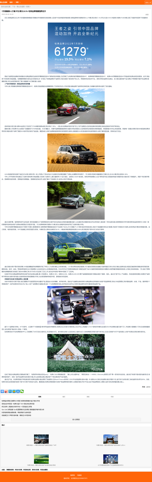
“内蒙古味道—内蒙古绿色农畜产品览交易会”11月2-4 (110, 445)
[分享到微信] (22, 391)
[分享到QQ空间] (14, 391)
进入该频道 (76, 419)
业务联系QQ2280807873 (79, 478)
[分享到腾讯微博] (10, 391)
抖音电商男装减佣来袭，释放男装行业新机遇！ (17, 412)
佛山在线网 (3, 2)
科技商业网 (27, 470)
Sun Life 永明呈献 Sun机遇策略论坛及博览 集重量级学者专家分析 (23, 409)
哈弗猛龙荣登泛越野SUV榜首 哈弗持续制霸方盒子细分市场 (21, 401)
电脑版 (79, 475)
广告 (13, 7)
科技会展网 (44, 470)
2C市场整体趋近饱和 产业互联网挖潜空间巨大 (110, 465)
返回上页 (148, 2)
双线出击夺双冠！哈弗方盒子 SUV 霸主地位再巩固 (18, 404)
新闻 (27, 7)
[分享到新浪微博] (6, 391)
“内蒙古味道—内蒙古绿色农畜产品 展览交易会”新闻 (41, 465)
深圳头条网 (35, 470)
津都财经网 (10, 470)
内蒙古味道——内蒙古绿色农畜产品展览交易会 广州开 (41, 445)
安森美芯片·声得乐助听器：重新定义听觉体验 (16, 415)
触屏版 (72, 475)
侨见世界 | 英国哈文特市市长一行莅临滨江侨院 (17, 406)
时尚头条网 (18, 470)
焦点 (3, 425)
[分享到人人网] (18, 391)
